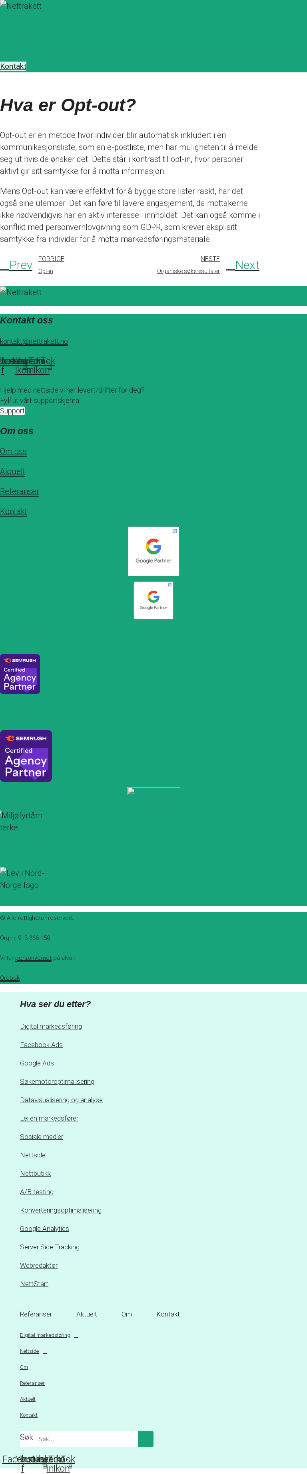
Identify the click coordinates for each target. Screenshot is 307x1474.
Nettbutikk (35, 1173)
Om (127, 1314)
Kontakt (13, 511)
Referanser (19, 491)
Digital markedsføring (51, 1026)
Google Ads (37, 1063)
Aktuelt (12, 471)
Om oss (13, 451)
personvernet (33, 957)
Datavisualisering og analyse (61, 1100)
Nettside (33, 1155)
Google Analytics (44, 1229)
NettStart (34, 1284)
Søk (26, 1437)
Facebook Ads (41, 1045)
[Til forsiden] (41, 7)
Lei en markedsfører (49, 1118)
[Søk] (146, 1439)
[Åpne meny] (153, 39)
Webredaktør (39, 1265)
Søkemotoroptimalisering (57, 1081)
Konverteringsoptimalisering (61, 1210)
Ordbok (10, 977)
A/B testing (37, 1192)
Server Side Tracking (50, 1247)
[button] (154, 23)
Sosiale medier (41, 1137)
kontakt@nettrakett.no (34, 341)
